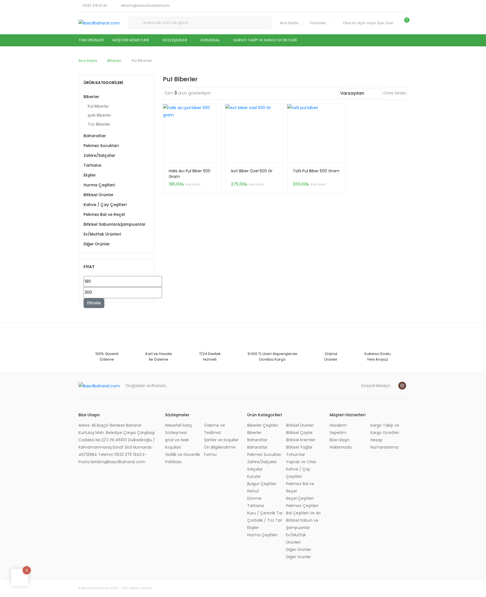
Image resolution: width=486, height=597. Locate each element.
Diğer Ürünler (97, 244)
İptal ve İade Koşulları (177, 443)
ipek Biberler (99, 115)
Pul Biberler (98, 106)
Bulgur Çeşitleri (261, 484)
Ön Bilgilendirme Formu (220, 450)
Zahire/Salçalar (99, 155)
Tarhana (92, 165)
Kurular (254, 476)
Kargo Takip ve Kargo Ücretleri (265, 40)
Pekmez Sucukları (101, 145)
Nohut (253, 491)
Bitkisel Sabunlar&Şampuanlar (115, 224)
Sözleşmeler (174, 40)
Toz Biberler (99, 124)
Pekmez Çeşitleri (302, 505)
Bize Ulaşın (340, 440)
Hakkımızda (341, 447)
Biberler (114, 60)
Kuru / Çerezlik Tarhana (264, 513)
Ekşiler (90, 175)
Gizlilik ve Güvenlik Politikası (182, 458)
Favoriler (318, 23)
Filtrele (94, 303)
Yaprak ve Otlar (301, 462)
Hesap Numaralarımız (384, 443)
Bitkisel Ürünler (99, 195)
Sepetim (338, 432)
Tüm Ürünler (91, 40)
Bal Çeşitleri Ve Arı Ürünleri (303, 513)
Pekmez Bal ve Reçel (104, 214)
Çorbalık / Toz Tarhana (264, 520)
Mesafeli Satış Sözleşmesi (178, 428)
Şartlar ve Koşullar (221, 440)
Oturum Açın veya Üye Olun (368, 23)
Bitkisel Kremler (300, 440)
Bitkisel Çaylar (299, 432)
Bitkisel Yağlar (299, 447)
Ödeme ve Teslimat (214, 428)
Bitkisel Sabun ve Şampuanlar (302, 523)
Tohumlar (295, 454)
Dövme (254, 498)
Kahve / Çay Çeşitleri (105, 204)
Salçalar (255, 469)
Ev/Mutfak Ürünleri (102, 234)
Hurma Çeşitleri (99, 185)
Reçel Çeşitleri (300, 498)
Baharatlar (95, 136)
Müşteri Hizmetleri (130, 40)
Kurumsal (210, 40)
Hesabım (338, 425)
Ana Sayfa (289, 23)
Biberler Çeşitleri (262, 425)
